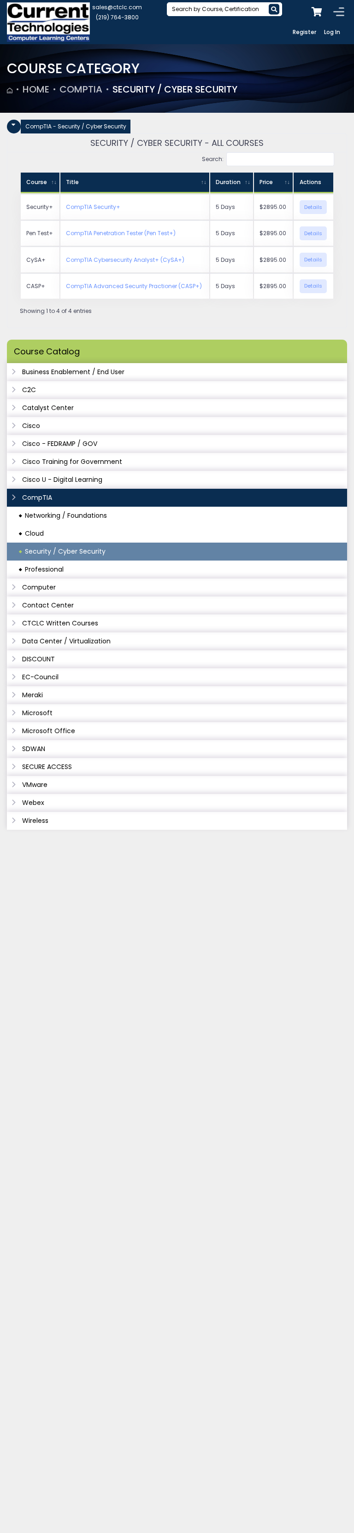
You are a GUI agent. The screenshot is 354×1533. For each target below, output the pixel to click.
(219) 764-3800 (117, 17)
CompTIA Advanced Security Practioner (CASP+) (134, 286)
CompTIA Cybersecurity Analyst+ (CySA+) (125, 260)
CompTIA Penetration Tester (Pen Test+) (121, 233)
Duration (228, 182)
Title (72, 182)
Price (266, 182)
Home (36, 89)
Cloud (34, 533)
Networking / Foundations (66, 515)
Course (36, 182)
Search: (213, 159)
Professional (44, 569)
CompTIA (80, 89)
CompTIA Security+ (93, 207)
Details (313, 207)
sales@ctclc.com (117, 7)
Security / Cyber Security (174, 89)
